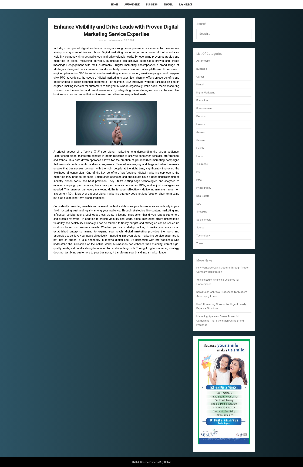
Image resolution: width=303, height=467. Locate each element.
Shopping (201, 211)
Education (202, 100)
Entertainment (204, 108)
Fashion (201, 116)
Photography (203, 187)
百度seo (100, 151)
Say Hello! (185, 4)
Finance (200, 124)
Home (114, 4)
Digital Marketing (205, 92)
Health (200, 148)
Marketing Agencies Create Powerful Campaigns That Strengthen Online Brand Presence (220, 321)
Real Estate (202, 195)
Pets (199, 180)
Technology (203, 235)
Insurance (202, 164)
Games (200, 132)
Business (152, 4)
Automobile (132, 4)
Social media (203, 219)
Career (200, 76)
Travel (168, 4)
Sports (200, 227)
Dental (200, 84)
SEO (198, 203)
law (198, 172)
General (200, 140)
